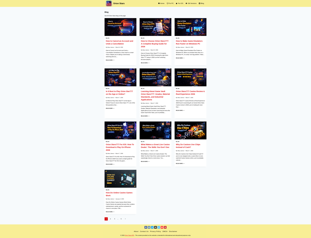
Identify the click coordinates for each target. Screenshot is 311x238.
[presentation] (120, 27)
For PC (171, 3)
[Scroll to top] (306, 236)
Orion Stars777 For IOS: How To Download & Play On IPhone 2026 (120, 147)
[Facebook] (145, 227)
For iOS (180, 3)
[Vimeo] (158, 227)
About (136, 231)
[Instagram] (149, 227)
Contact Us (144, 231)
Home (162, 3)
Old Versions (192, 3)
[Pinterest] (165, 227)
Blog (202, 3)
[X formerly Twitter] (152, 227)
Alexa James (110, 47)
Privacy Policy (155, 231)
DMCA (165, 231)
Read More (110, 60)
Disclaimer (173, 231)
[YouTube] (162, 227)
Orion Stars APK (129, 235)
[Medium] (155, 227)
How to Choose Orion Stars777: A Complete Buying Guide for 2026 (155, 44)
